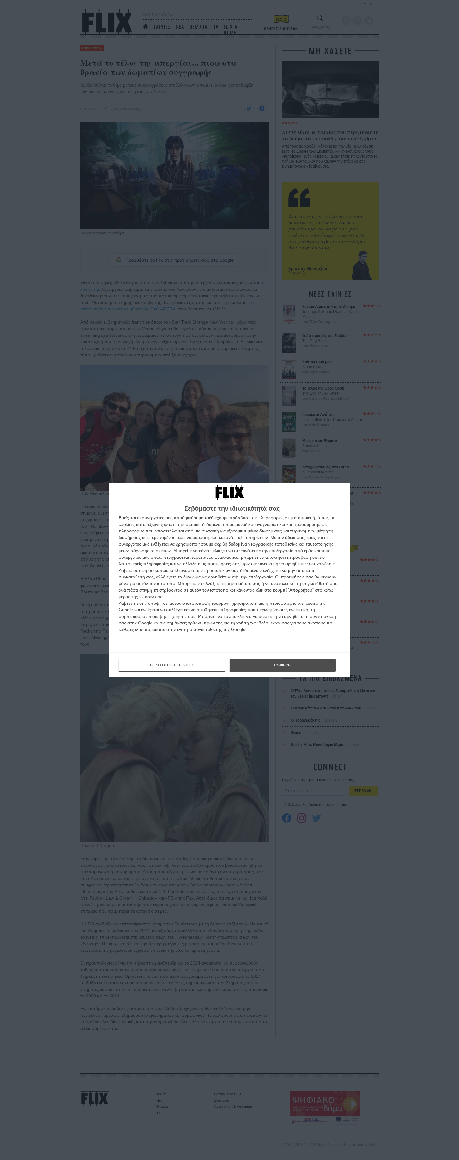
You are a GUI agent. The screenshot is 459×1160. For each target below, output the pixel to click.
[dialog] (229, 580)
